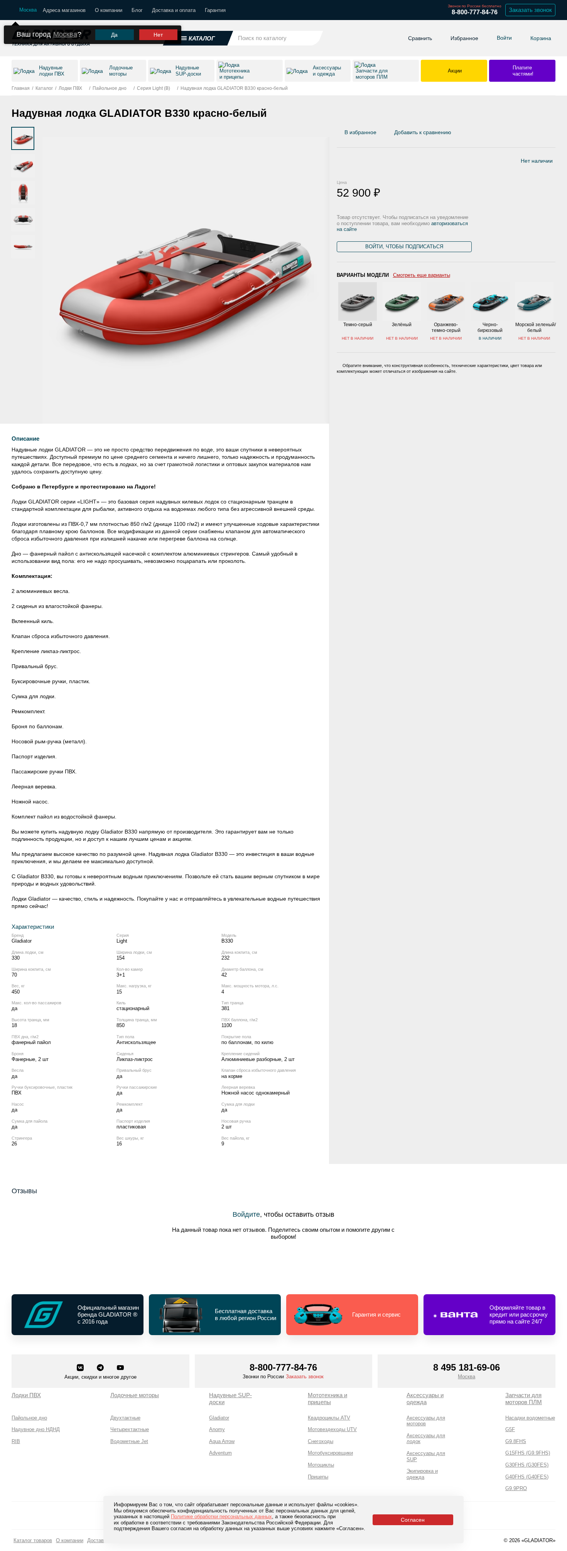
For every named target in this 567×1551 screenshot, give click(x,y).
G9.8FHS (515, 1441)
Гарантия (215, 10)
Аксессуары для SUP (426, 1456)
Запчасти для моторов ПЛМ (523, 1398)
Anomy (217, 1429)
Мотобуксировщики (330, 1453)
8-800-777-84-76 (475, 12)
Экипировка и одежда (422, 1474)
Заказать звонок (530, 10)
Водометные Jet (129, 1441)
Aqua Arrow (222, 1441)
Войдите (246, 1214)
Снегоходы (320, 1441)
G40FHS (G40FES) (526, 1477)
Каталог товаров (33, 1540)
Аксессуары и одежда (425, 1398)
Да (114, 35)
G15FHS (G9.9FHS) (527, 1453)
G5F (510, 1429)
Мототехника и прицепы (327, 1398)
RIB (16, 1441)
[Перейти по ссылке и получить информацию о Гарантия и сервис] (352, 1314)
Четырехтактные (129, 1429)
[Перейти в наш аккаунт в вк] (81, 1368)
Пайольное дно (29, 1418)
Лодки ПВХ (26, 1395)
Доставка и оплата (174, 10)
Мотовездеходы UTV (332, 1429)
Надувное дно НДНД (36, 1429)
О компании (108, 10)
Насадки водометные (530, 1418)
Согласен (413, 1520)
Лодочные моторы (134, 1395)
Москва (65, 34)
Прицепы (318, 1477)
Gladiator (219, 1418)
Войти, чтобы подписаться (404, 246)
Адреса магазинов (64, 10)
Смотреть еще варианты (421, 275)
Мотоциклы (321, 1465)
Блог (137, 10)
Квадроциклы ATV (329, 1418)
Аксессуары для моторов (426, 1421)
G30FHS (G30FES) (526, 1465)
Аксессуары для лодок (426, 1439)
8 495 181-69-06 (466, 1367)
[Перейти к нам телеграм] (101, 1368)
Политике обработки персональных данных (221, 1516)
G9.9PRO (516, 1488)
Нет (158, 35)
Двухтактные (125, 1418)
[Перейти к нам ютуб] (120, 1368)
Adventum (220, 1453)
